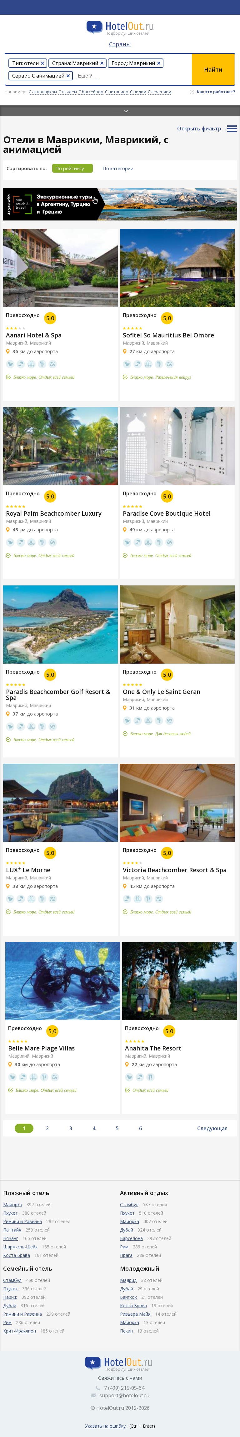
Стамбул (129, 1204)
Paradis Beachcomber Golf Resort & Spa (58, 695)
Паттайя (12, 1230)
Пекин (126, 1331)
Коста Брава (16, 1255)
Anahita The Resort (153, 1048)
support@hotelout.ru (124, 1395)
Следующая (212, 1128)
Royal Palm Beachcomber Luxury (54, 513)
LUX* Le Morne (28, 870)
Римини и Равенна (22, 1221)
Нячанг (10, 1238)
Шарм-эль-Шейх (20, 1247)
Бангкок (128, 1297)
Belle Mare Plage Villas (41, 1048)
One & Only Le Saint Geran (161, 692)
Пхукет (10, 1213)
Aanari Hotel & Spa (34, 335)
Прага (126, 1255)
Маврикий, (17, 343)
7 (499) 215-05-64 (124, 1387)
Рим (124, 1247)
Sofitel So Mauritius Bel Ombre (168, 335)
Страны (120, 44)
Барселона (131, 1238)
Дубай (126, 1230)
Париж (10, 1297)
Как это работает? (216, 92)
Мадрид (128, 1280)
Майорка (12, 1204)
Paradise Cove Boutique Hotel (167, 513)
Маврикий (40, 343)
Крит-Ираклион (19, 1331)
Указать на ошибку (105, 1426)
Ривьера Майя (135, 1314)
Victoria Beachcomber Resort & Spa (175, 870)
